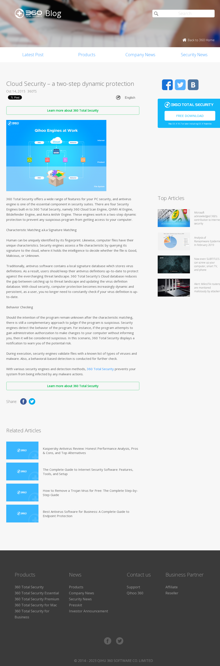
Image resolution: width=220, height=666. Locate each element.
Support (133, 587)
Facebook (167, 84)
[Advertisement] (189, 163)
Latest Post (33, 55)
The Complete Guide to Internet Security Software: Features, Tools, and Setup (88, 471)
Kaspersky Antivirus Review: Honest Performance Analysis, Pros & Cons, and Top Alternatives (90, 450)
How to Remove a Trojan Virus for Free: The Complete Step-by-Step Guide (90, 492)
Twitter (180, 84)
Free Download (190, 116)
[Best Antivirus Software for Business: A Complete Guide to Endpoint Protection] (22, 513)
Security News (80, 599)
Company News (140, 55)
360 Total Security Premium (37, 599)
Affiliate (171, 587)
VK (193, 84)
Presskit (75, 605)
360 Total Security (100, 369)
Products (86, 55)
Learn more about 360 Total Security (72, 110)
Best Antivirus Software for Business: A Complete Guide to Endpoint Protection (86, 513)
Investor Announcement (88, 611)
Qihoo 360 (135, 593)
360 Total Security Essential (37, 593)
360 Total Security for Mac (36, 605)
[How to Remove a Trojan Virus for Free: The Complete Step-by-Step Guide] (22, 492)
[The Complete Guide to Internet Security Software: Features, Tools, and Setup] (22, 471)
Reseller (171, 593)
